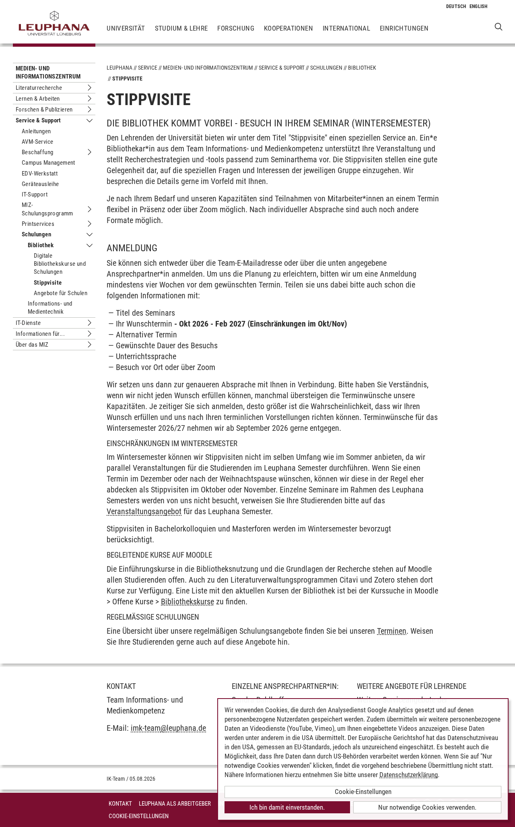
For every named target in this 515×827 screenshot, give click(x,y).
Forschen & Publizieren (44, 109)
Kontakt (120, 803)
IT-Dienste (28, 323)
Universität (126, 28)
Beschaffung (37, 152)
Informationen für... (40, 333)
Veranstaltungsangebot (144, 511)
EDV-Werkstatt (40, 173)
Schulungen (36, 234)
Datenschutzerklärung (408, 775)
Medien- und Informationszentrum (48, 72)
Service (147, 67)
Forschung (235, 28)
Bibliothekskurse (187, 601)
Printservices (38, 223)
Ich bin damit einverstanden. (287, 807)
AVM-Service (37, 141)
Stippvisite (48, 282)
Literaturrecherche (39, 87)
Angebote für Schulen (60, 293)
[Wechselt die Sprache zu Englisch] (479, 6)
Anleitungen (36, 131)
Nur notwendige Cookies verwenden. (427, 807)
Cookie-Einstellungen (139, 816)
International (346, 28)
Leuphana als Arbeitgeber (175, 803)
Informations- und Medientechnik (50, 307)
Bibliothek (41, 245)
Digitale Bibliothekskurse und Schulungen (60, 264)
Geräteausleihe (40, 184)
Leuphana (119, 67)
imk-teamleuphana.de (168, 728)
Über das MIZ (32, 344)
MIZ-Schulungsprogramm (47, 209)
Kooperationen (288, 28)
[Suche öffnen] (499, 26)
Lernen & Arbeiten (38, 98)
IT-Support (34, 194)
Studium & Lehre (181, 28)
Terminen (391, 631)
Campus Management (48, 162)
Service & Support (38, 120)
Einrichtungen (404, 28)
